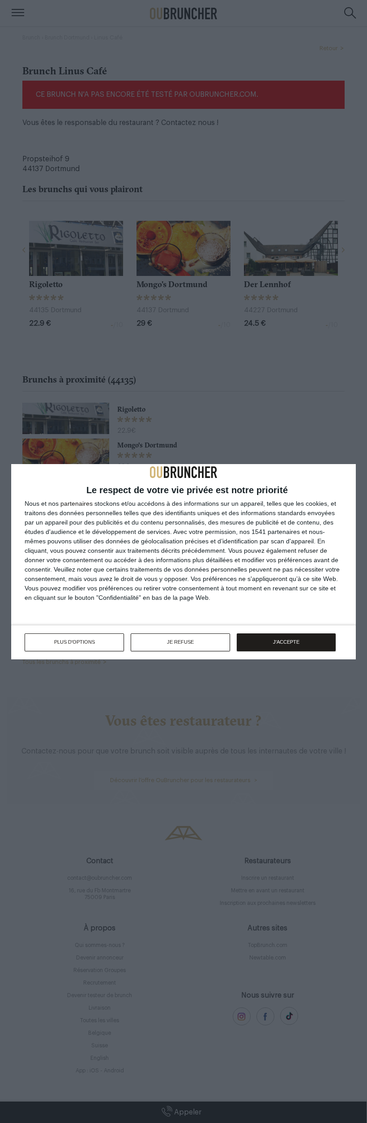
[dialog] (183, 561)
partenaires (76, 503)
